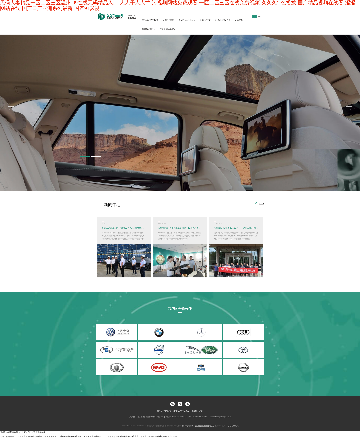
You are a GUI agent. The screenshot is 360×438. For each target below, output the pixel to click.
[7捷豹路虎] (201, 350)
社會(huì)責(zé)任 (222, 20)
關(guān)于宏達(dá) (150, 20)
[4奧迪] (243, 332)
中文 (254, 17)
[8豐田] (243, 350)
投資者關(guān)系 (167, 29)
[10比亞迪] (159, 367)
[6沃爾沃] (159, 350)
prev (9, 106)
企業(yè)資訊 (168, 20)
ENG (259, 17)
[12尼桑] (243, 367)
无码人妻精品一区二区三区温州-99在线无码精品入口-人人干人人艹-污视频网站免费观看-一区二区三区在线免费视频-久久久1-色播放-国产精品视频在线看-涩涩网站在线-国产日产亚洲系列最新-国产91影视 (88, 436)
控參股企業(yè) (148, 29)
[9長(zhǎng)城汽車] (117, 367)
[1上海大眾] (117, 332)
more (261, 204)
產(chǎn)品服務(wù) (187, 20)
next (350, 106)
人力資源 (239, 20)
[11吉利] (201, 367)
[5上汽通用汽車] (117, 350)
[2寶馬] (159, 332)
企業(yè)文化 (205, 20)
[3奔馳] (201, 332)
